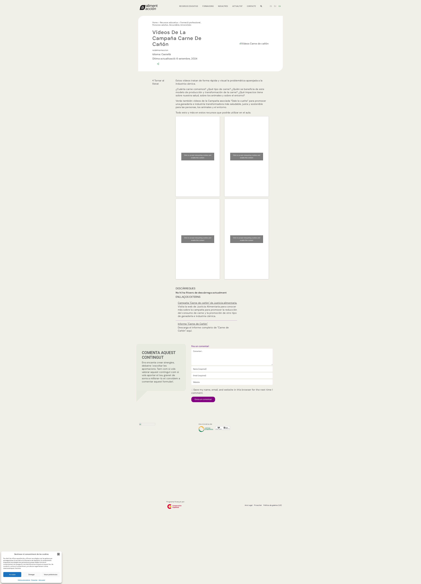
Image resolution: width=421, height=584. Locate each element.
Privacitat (34, 580)
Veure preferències (50, 574)
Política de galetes (24, 580)
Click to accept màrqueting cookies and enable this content (197, 156)
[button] (58, 554)
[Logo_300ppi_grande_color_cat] (147, 424)
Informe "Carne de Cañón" (193, 323)
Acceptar (12, 574)
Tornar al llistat (158, 82)
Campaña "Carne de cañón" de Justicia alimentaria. (207, 302)
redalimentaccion (160, 50)
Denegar (31, 574)
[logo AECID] (174, 504)
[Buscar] (261, 6)
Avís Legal (42, 580)
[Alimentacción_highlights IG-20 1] (148, 5)
